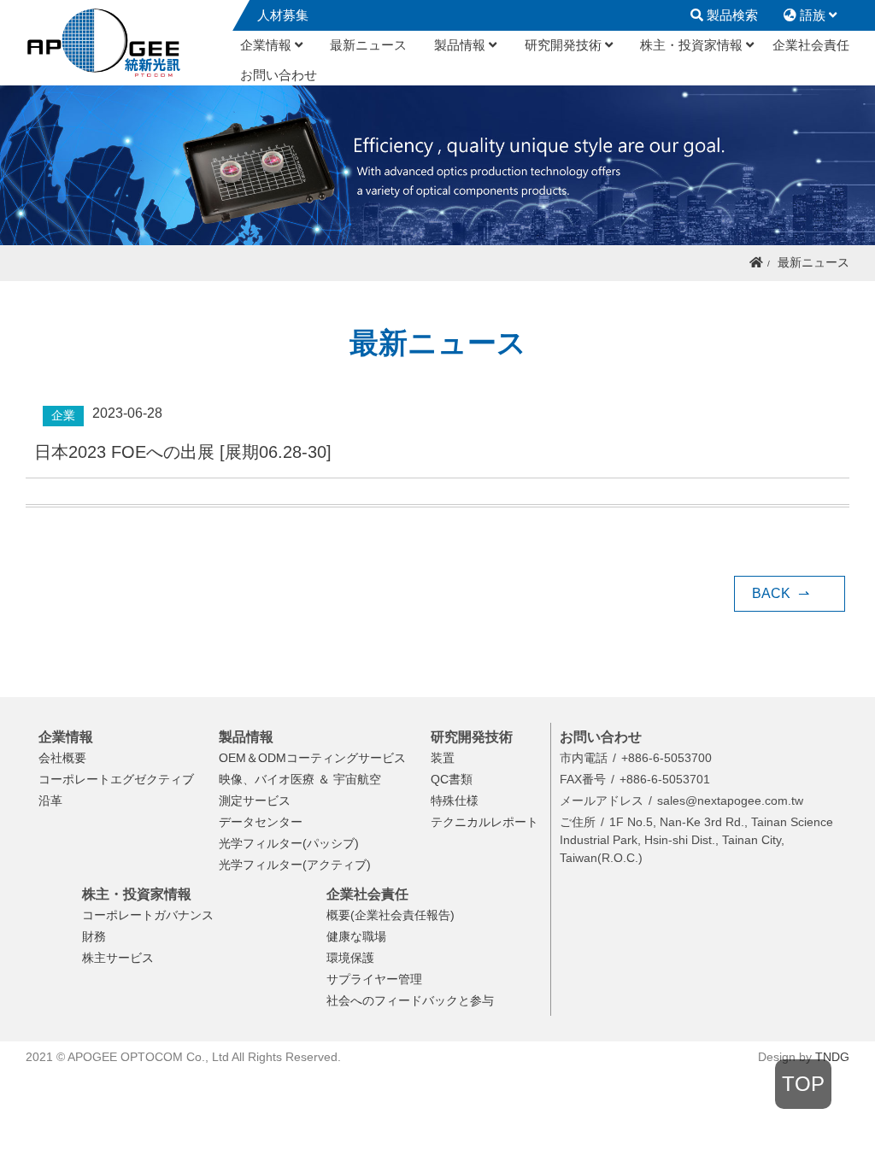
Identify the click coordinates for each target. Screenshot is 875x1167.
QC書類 (452, 779)
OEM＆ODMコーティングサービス (312, 758)
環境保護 (350, 958)
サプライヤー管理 (374, 979)
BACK (780, 593)
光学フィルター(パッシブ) (289, 843)
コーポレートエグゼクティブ (116, 779)
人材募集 (282, 15)
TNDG (832, 1057)
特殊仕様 (455, 800)
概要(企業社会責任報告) (390, 915)
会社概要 (62, 758)
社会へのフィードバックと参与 (410, 1000)
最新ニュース (368, 45)
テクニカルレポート (484, 822)
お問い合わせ (278, 74)
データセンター (260, 822)
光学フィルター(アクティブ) (295, 864)
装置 (443, 758)
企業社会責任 (810, 45)
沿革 (50, 800)
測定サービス (255, 800)
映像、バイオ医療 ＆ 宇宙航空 (300, 779)
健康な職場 (356, 936)
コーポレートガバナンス (148, 915)
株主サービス (118, 958)
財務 (94, 936)
